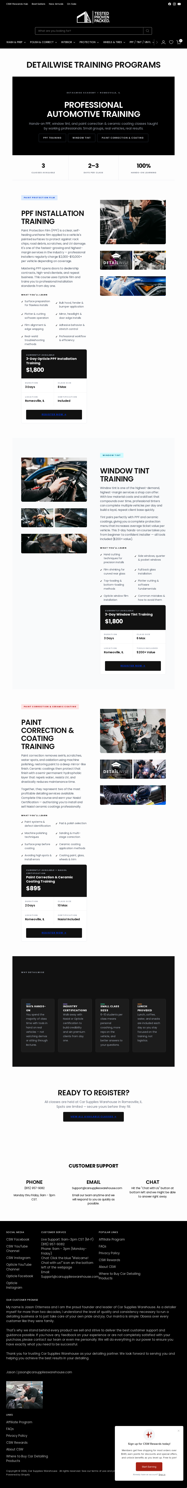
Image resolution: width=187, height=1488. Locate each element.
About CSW (107, 1267)
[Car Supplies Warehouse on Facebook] (169, 4)
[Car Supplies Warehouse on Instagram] (174, 4)
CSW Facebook (17, 1239)
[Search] (147, 31)
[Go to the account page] (163, 42)
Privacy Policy (109, 1253)
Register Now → (54, 414)
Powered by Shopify (18, 1474)
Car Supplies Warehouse (43, 1471)
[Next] (157, 42)
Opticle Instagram (14, 1285)
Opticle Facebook (19, 1276)
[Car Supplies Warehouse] (93, 16)
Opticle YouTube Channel (19, 1266)
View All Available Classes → (93, 1116)
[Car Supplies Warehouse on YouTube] (179, 4)
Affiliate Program (112, 1239)
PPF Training (52, 137)
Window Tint (81, 137)
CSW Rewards (109, 1260)
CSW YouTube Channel (17, 1248)
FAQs (102, 1246)
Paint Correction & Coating (123, 137)
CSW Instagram (18, 1258)
